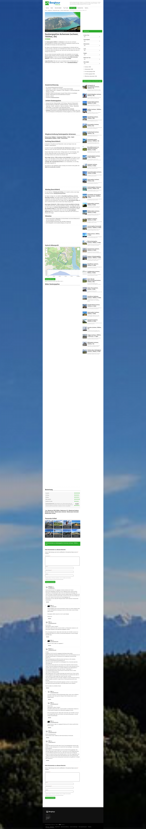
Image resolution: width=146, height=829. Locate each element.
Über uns (47, 826)
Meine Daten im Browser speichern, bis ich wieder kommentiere (58, 577)
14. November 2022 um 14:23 (54, 692)
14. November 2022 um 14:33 (52, 623)
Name (46, 566)
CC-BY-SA (72, 269)
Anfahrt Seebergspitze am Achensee (66, 108)
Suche (47, 7)
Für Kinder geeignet (90, 71)
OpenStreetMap (55, 269)
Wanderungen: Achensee (60, 511)
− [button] (46, 250)
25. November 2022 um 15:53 (54, 722)
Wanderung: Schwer (49, 511)
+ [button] (46, 248)
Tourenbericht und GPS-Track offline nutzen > (55, 281)
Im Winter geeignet (90, 73)
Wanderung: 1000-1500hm (54, 510)
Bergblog (89, 826)
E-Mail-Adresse (48, 570)
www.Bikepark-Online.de (50, 827)
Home (46, 10)
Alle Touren (72, 7)
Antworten (49, 618)
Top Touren (65, 7)
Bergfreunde (57, 826)
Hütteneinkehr (89, 69)
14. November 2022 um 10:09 (52, 732)
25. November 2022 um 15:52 (54, 641)
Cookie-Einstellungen (73, 826)
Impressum (52, 826)
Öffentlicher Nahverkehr (91, 76)
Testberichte (80, 7)
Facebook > (48, 817)
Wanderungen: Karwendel (73, 511)
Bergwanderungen (56, 10)
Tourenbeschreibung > (72, 62)
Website (46, 574)
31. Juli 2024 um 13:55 (53, 606)
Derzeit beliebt (58, 7)
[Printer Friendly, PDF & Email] (48, 39)
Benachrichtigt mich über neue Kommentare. (54, 579)
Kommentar (47, 555)
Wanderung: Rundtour (74, 510)
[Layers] (78, 249)
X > (46, 819)
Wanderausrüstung (55, 97)
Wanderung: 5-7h (64, 510)
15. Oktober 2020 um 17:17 (51, 742)
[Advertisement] (62, 73)
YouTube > (48, 818)
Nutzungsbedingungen (83, 826)
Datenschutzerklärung (65, 826)
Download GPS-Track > (50, 279)
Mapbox (79, 269)
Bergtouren (50, 10)
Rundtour (88, 66)
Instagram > (48, 816)
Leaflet (49, 269)
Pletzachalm (58, 218)
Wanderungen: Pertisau (50, 513)
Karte (52, 7)
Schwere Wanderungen (65, 10)
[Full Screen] (46, 252)
